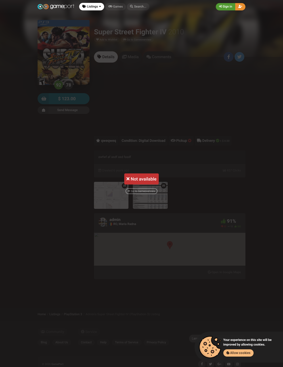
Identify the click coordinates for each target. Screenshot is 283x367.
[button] (138, 6)
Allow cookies (239, 353)
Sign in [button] (227, 6)
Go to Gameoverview (142, 191)
